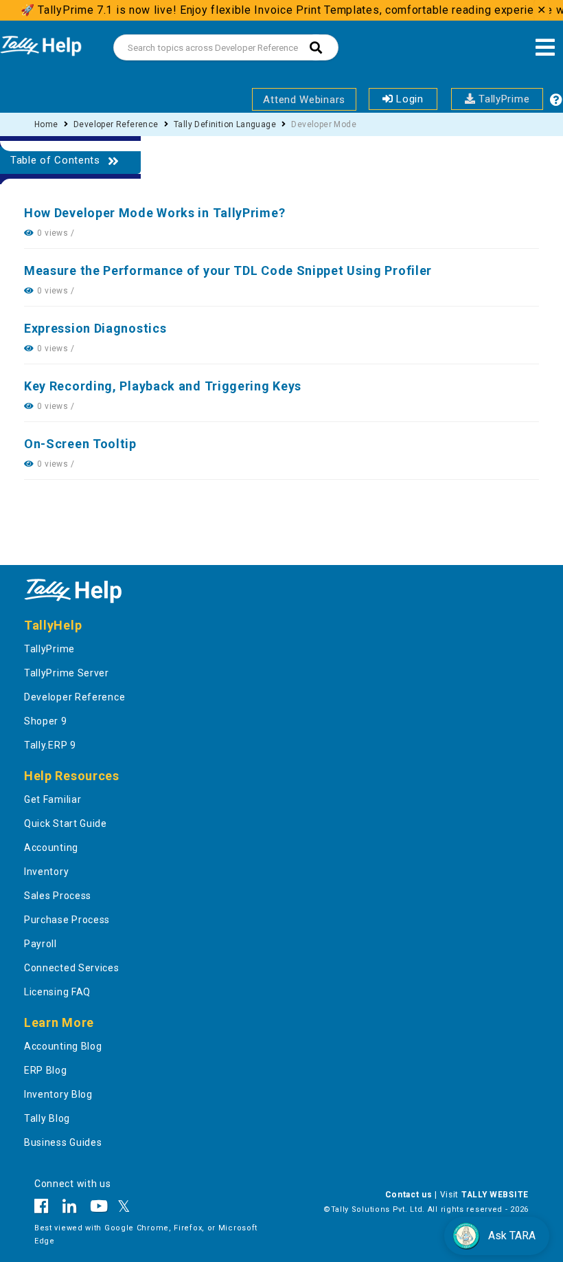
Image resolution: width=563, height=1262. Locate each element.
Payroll (40, 943)
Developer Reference (116, 124)
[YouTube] (99, 1208)
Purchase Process (67, 919)
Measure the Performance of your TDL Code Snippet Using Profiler (228, 270)
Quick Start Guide (65, 823)
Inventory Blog (58, 1094)
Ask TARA (512, 1235)
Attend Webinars (304, 99)
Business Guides (63, 1142)
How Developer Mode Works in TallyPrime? (154, 213)
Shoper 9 (45, 721)
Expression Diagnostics (95, 328)
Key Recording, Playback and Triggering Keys (162, 386)
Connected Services (71, 967)
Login (408, 99)
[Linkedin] (70, 1208)
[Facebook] (45, 1208)
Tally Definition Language (225, 124)
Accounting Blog (63, 1046)
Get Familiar (52, 799)
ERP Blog (45, 1070)
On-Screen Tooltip (80, 443)
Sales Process (57, 895)
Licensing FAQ (57, 991)
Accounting (51, 847)
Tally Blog (47, 1118)
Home (46, 124)
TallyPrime (502, 99)
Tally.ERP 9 (50, 745)
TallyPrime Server (66, 672)
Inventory (46, 871)
